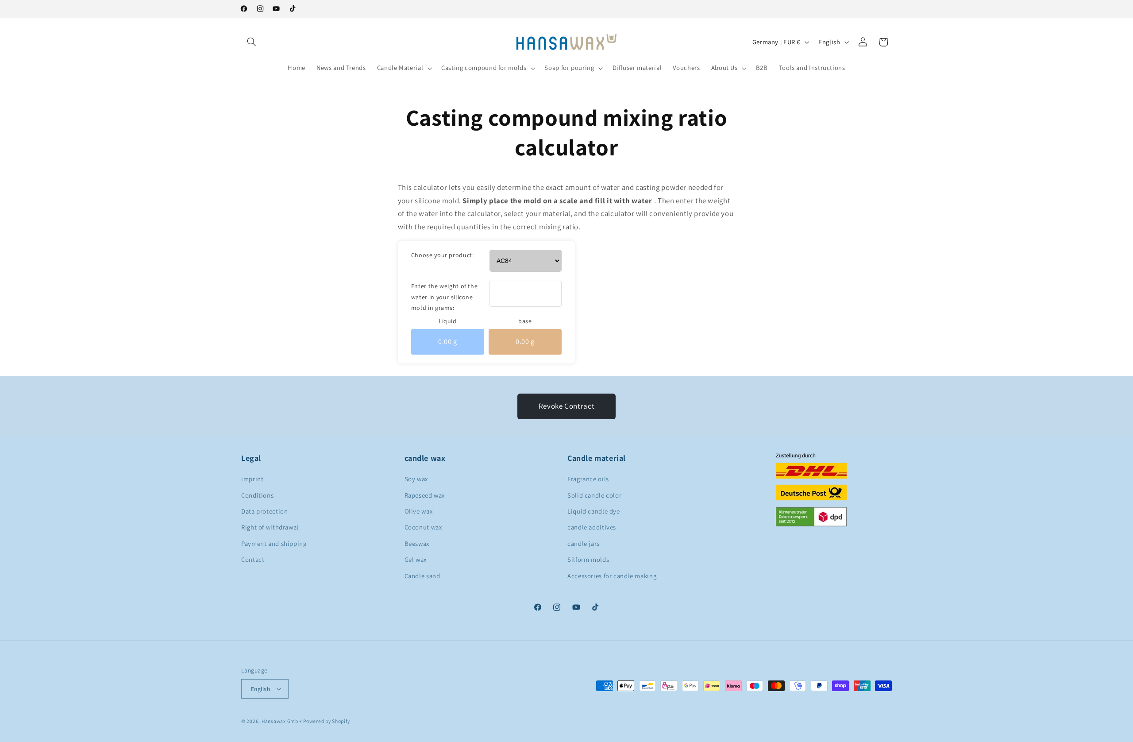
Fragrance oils (588, 479)
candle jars (583, 543)
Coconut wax (423, 527)
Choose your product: (442, 255)
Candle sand (422, 576)
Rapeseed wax (425, 495)
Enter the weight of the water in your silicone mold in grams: (444, 297)
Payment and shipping (274, 543)
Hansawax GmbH (282, 721)
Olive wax (419, 511)
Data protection (264, 511)
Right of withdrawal (270, 527)
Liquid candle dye (593, 511)
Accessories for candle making (611, 576)
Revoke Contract (566, 406)
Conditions (257, 495)
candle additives (591, 527)
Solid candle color (594, 495)
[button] (251, 42)
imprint (252, 479)
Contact (252, 559)
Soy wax (416, 479)
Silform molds (588, 559)
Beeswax (417, 543)
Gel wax (416, 559)
